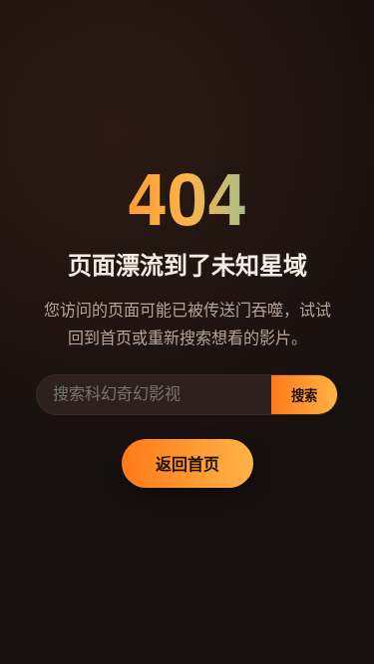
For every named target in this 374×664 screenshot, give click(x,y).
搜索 (304, 395)
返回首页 (187, 463)
